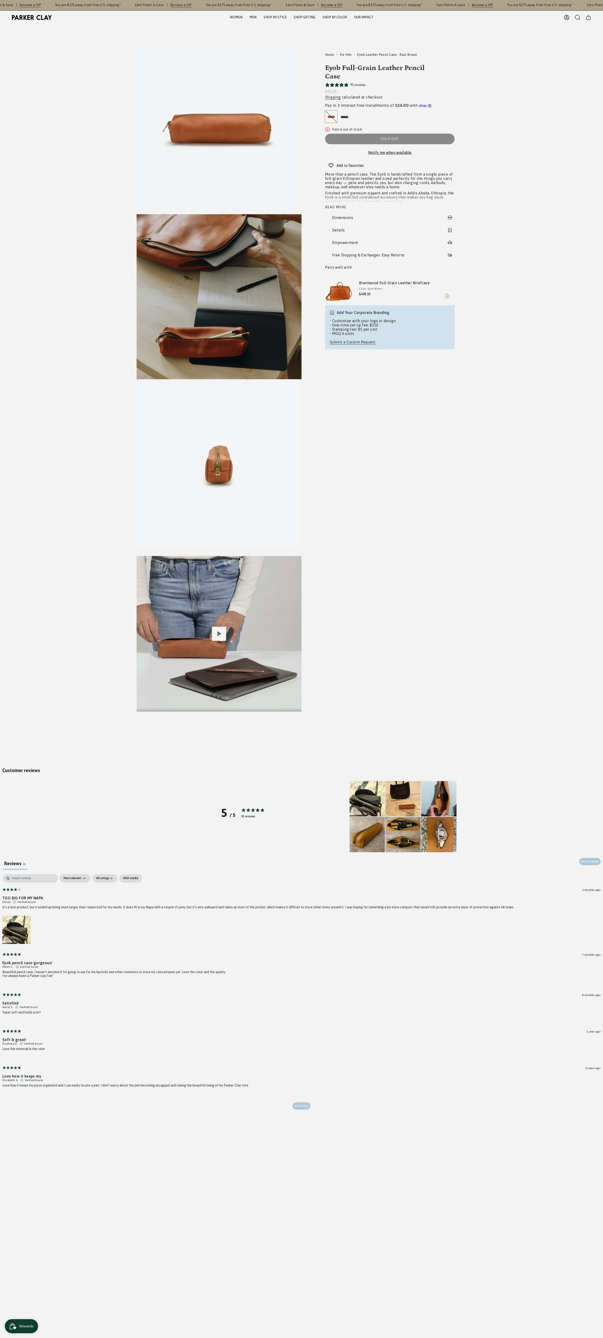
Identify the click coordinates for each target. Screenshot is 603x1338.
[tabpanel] (301, 994)
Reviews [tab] (15, 863)
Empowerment (345, 242)
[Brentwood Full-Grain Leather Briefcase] (339, 289)
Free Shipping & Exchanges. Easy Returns (368, 255)
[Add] (447, 296)
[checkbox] (130, 878)
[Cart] (588, 17)
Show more (301, 1105)
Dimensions (342, 217)
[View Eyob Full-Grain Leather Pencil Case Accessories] (219, 633)
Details (338, 230)
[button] (236, 17)
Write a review (590, 861)
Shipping (333, 97)
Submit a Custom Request (352, 342)
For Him (346, 55)
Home (329, 55)
